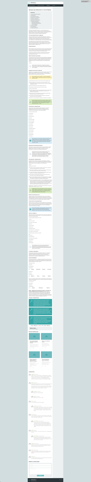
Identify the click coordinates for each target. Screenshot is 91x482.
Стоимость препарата (33, 25)
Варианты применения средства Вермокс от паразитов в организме (33, 360)
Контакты (53, 5)
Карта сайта (60, 479)
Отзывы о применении (34, 27)
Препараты (48, 5)
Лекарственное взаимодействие (36, 23)
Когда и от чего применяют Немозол (46, 341)
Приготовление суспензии (34, 16)
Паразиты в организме (40, 5)
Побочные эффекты (34, 24)
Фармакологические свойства (35, 17)
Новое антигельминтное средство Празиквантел (45, 360)
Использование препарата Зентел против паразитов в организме (34, 342)
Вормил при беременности (36, 22)
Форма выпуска (33, 15)
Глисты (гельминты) (32, 5)
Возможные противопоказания (35, 19)
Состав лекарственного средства (35, 14)
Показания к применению (34, 18)
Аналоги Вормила (33, 26)
